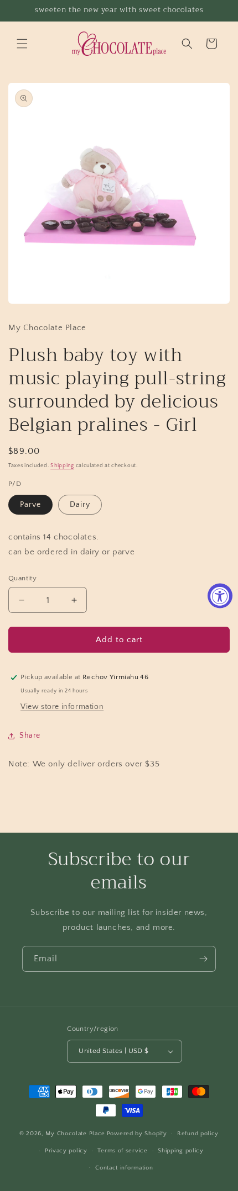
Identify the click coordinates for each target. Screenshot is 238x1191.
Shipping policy (181, 1150)
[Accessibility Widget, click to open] (220, 595)
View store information (62, 706)
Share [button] (29, 735)
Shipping (62, 466)
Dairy (80, 504)
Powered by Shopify (137, 1133)
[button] (22, 43)
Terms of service (122, 1150)
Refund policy (198, 1133)
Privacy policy (66, 1150)
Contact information (124, 1167)
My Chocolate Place (75, 1133)
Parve (30, 504)
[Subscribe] (203, 959)
